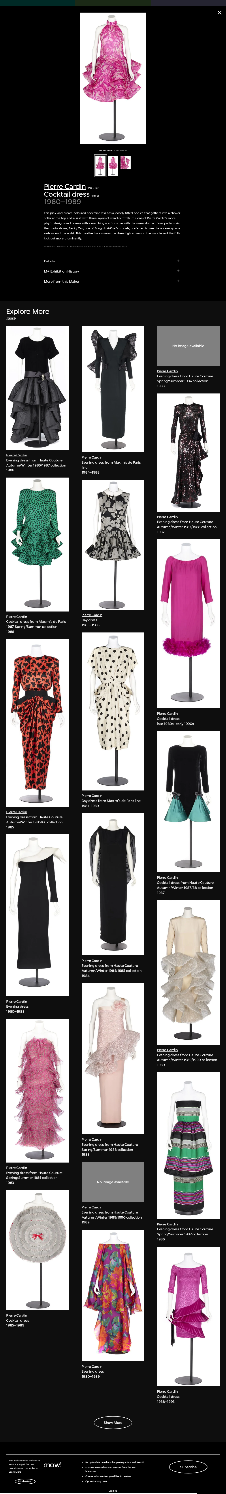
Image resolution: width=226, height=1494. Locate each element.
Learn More (15, 1471)
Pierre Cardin (65, 186)
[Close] (220, 12)
